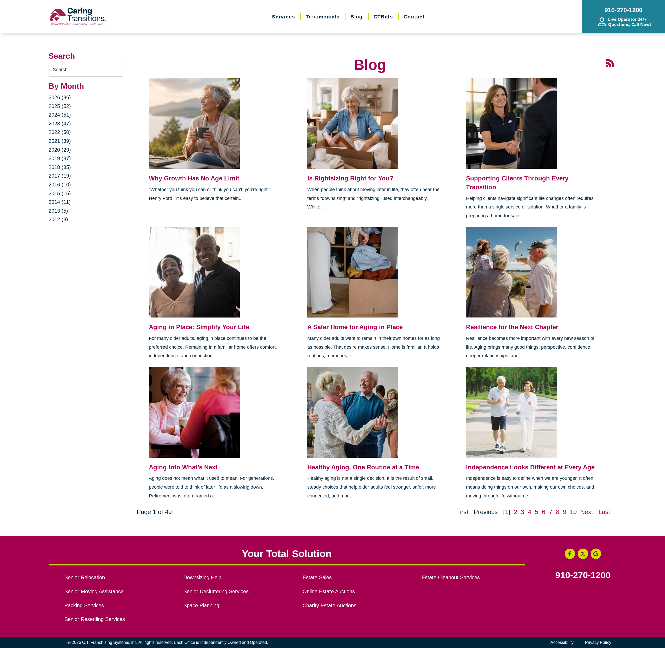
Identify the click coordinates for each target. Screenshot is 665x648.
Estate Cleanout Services (451, 577)
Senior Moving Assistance (94, 591)
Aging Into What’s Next (183, 467)
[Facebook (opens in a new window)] (570, 554)
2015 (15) (60, 193)
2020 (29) (60, 150)
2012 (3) (58, 219)
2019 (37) (60, 158)
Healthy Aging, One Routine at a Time (363, 467)
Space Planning (201, 605)
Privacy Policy (598, 642)
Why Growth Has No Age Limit (194, 178)
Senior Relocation (84, 577)
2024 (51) (60, 115)
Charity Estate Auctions (329, 605)
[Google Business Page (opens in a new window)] (596, 554)
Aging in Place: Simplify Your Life (199, 326)
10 (573, 511)
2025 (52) (60, 106)
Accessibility (562, 642)
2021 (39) (60, 141)
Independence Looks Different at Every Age (530, 467)
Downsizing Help (202, 577)
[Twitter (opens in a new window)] (583, 554)
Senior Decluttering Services (216, 591)
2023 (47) (60, 123)
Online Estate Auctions (329, 591)
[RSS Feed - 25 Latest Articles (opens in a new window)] (610, 62)
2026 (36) (60, 97)
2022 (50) (60, 132)
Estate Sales (317, 577)
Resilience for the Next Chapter (512, 326)
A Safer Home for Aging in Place (355, 326)
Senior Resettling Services (94, 619)
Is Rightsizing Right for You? (350, 178)
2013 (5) (58, 211)
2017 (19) (60, 176)
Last (604, 511)
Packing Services (84, 605)
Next (586, 511)
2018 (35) (60, 167)
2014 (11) (60, 202)
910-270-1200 (582, 575)
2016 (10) (60, 184)
